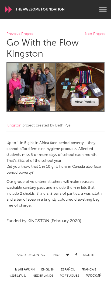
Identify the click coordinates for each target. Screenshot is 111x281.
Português (69, 275)
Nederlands (43, 275)
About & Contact (32, 255)
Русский (94, 275)
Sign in (89, 255)
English (47, 269)
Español (68, 269)
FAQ (56, 255)
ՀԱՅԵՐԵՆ (17, 275)
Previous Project (19, 34)
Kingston (13, 125)
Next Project (95, 34)
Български (25, 269)
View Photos (85, 102)
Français (88, 269)
